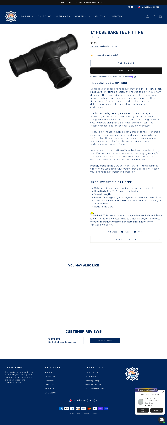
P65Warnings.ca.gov (101, 224)
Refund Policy (91, 376)
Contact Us (50, 393)
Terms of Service (93, 385)
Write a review (105, 340)
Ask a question (126, 239)
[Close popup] (162, 392)
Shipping (94, 46)
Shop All (49, 372)
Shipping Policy (92, 381)
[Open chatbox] (161, 419)
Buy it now (126, 70)
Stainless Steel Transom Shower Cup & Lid (152, 400)
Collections (50, 376)
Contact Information (94, 389)
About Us (49, 389)
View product (143, 410)
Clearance (49, 381)
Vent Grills (50, 385)
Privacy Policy (91, 372)
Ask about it (156, 410)
